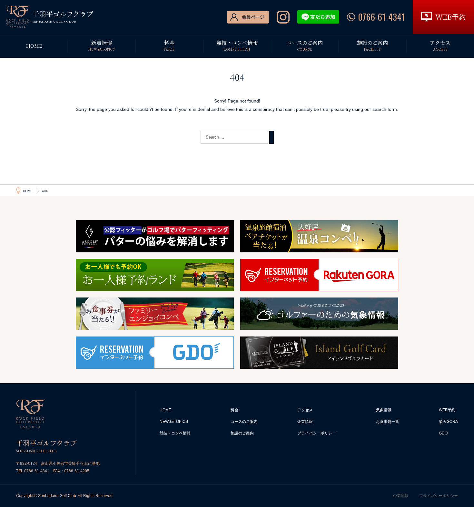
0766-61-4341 (36, 471)
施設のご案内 (242, 433)
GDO (443, 433)
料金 (234, 410)
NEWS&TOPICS (174, 421)
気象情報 (383, 410)
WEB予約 (447, 410)
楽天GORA (448, 421)
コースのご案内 (244, 421)
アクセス (305, 410)
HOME (165, 410)
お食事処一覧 (387, 421)
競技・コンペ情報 (175, 433)
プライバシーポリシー (316, 433)
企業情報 (305, 421)
